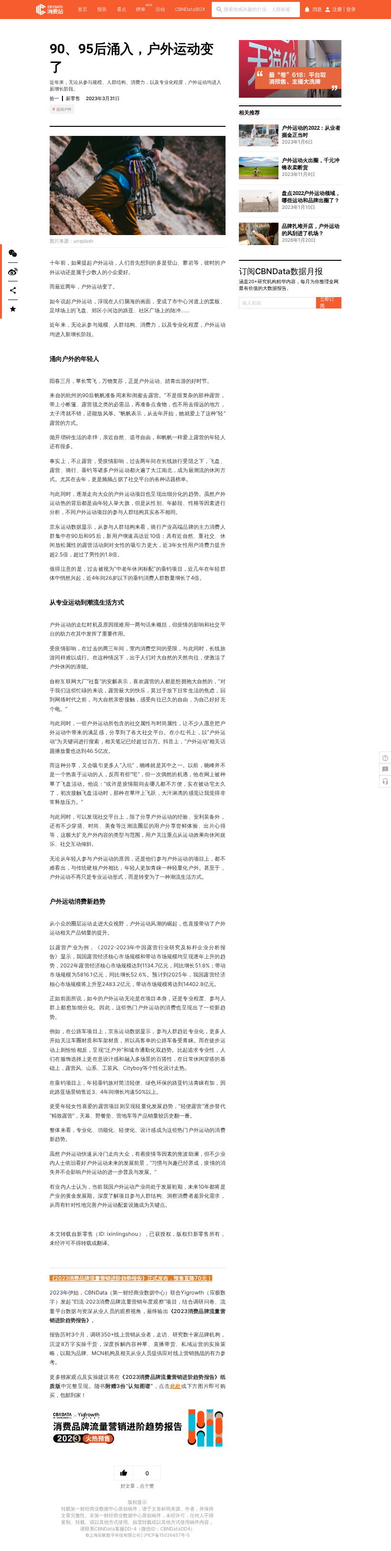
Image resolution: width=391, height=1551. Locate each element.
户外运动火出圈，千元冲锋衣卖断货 (311, 164)
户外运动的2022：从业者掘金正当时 (311, 131)
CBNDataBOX (190, 9)
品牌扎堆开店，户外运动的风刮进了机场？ (311, 229)
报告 (102, 9)
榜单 (140, 9)
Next (336, 69)
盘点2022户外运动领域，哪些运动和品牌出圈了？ (311, 197)
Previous (243, 69)
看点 (121, 9)
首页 (82, 9)
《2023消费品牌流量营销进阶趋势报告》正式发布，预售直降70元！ (131, 1278)
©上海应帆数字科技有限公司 (113, 1535)
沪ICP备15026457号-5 (167, 1535)
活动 (160, 9)
